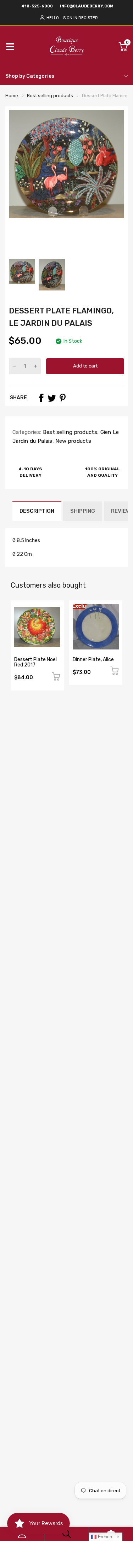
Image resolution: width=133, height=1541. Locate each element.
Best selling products (69, 432)
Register (88, 18)
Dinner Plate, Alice (93, 660)
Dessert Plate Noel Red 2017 (35, 662)
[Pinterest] (62, 398)
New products (72, 441)
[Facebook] (41, 398)
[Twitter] (52, 398)
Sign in (70, 18)
